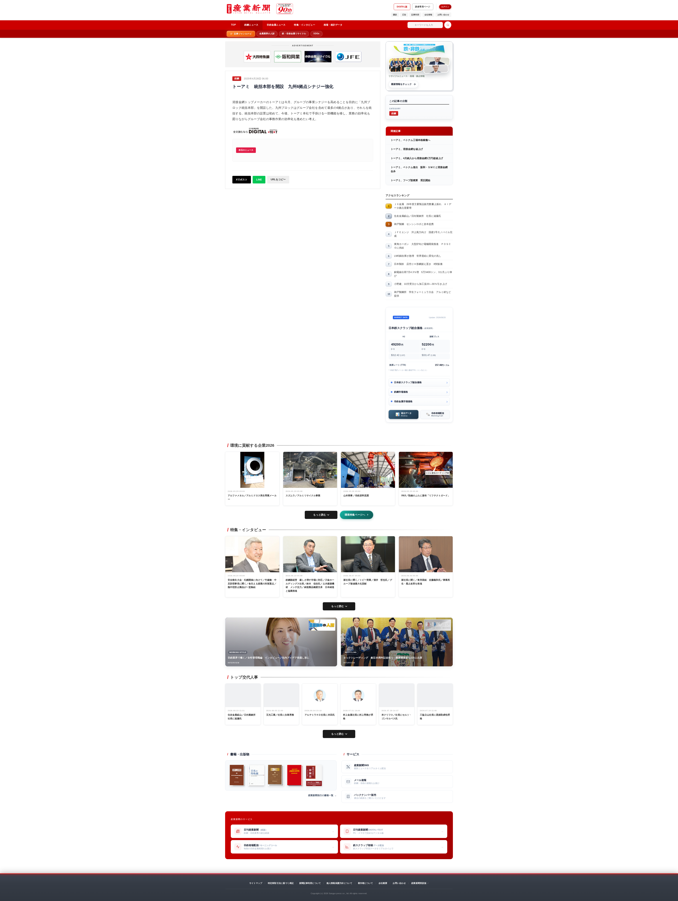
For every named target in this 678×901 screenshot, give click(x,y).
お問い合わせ (443, 15)
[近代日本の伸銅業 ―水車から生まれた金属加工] (314, 775)
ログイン (445, 7)
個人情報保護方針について (339, 883)
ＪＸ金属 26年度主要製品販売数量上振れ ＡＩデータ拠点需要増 (422, 206)
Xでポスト (241, 179)
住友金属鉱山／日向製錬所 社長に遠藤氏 (417, 216)
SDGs (316, 33)
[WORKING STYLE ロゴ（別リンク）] (321, 625)
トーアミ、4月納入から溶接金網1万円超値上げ (417, 158)
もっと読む (319, 514)
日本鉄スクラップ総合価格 (408, 382)
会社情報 (428, 15)
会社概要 (383, 883)
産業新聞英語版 (418, 883)
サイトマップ (255, 883)
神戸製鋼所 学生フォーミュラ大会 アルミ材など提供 (422, 294)
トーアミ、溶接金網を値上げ (407, 149)
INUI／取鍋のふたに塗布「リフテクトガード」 (425, 495)
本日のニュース (246, 150)
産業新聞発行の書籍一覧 (320, 795)
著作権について (365, 883)
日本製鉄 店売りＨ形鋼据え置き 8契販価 (418, 264)
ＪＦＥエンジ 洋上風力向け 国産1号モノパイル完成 (423, 234)
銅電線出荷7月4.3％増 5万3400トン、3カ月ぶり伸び (423, 274)
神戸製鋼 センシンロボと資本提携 (414, 224)
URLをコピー (278, 179)
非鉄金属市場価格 (403, 401)
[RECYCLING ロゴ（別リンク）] (437, 625)
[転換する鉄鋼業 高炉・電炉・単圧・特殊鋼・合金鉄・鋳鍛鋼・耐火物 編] (237, 775)
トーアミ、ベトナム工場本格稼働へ (410, 140)
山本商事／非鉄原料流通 (356, 495)
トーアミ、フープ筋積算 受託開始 (410, 180)
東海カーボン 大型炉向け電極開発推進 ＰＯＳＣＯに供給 (422, 246)
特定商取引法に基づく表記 (281, 883)
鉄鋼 (393, 113)
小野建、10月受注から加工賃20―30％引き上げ (420, 284)
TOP (233, 24)
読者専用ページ (422, 6)
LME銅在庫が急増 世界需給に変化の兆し (417, 255)
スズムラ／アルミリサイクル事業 (303, 495)
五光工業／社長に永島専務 (280, 714)
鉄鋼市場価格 (401, 392)
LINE (259, 179)
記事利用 (415, 15)
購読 (395, 15)
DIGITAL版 (402, 6)
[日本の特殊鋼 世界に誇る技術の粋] (256, 775)
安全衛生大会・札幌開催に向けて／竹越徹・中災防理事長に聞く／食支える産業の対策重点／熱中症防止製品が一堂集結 (252, 584)
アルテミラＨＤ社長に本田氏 (320, 714)
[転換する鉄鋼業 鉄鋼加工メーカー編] (275, 775)
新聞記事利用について (310, 883)
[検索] (447, 24)
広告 (404, 15)
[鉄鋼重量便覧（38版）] (295, 775)
